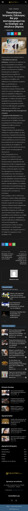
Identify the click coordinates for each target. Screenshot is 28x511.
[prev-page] (3, 321)
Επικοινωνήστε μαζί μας (16, 506)
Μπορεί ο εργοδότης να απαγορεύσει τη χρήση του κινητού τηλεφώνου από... (17, 408)
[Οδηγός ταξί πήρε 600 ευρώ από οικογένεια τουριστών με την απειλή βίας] (5, 295)
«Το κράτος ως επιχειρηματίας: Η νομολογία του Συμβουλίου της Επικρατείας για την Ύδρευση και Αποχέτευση (21, 259)
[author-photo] (14, 277)
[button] (2, 2)
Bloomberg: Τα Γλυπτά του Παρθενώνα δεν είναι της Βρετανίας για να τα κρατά (7, 256)
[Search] (26, 2)
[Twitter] (12, 33)
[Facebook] (8, 33)
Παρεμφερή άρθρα (7, 287)
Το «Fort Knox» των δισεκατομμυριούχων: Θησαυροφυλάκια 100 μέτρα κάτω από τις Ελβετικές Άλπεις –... (17, 364)
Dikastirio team (9, 30)
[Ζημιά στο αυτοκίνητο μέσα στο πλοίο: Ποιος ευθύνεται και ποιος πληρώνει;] (5, 374)
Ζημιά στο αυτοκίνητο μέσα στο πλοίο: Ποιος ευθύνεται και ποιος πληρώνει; (17, 373)
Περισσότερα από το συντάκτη (10, 289)
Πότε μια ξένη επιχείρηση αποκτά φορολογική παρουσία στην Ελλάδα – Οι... (18, 392)
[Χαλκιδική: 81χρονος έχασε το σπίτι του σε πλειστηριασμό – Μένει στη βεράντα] (5, 438)
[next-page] (5, 321)
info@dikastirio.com (17, 490)
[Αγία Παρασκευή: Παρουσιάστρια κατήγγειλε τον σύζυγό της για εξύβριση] (5, 304)
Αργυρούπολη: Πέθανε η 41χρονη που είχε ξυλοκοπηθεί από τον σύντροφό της (18, 430)
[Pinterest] (15, 33)
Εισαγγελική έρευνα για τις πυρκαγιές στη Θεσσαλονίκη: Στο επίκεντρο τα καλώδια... (18, 400)
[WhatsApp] (19, 33)
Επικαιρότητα (16, 8)
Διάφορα (10, 8)
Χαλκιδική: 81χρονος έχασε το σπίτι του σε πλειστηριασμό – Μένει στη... (18, 438)
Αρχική (8, 506)
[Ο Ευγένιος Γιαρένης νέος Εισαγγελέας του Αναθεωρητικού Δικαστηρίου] (5, 313)
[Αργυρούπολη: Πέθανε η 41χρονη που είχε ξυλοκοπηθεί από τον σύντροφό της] (5, 430)
